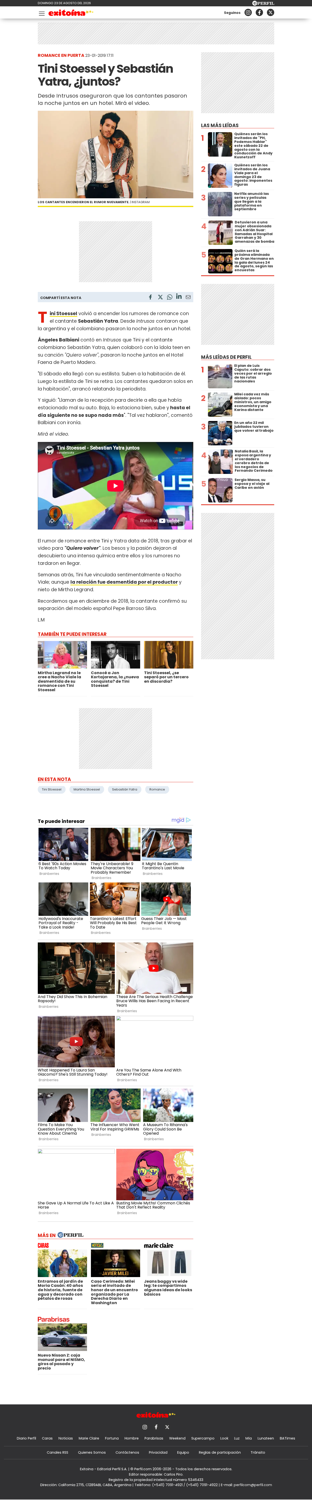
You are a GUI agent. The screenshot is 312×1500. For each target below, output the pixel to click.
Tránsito (258, 1452)
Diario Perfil (26, 1438)
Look (224, 1438)
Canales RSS (57, 1452)
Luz (237, 1438)
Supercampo (202, 1438)
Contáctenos (127, 1452)
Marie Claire (89, 1438)
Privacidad (158, 1452)
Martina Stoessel (87, 789)
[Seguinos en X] (270, 12)
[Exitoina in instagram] (248, 12)
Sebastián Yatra (124, 789)
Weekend (177, 1438)
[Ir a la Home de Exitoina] (71, 14)
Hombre (132, 1438)
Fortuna (112, 1438)
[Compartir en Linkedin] (179, 296)
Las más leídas (220, 125)
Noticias (65, 1438)
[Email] (188, 297)
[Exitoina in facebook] (259, 12)
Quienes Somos (92, 1452)
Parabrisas (154, 1438)
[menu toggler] (41, 13)
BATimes (287, 1438)
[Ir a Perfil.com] (263, 4)
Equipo (183, 1452)
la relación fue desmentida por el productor (124, 582)
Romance (157, 789)
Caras (47, 1438)
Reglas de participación (220, 1452)
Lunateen (266, 1438)
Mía (248, 1438)
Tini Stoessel (51, 789)
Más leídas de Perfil (226, 357)
